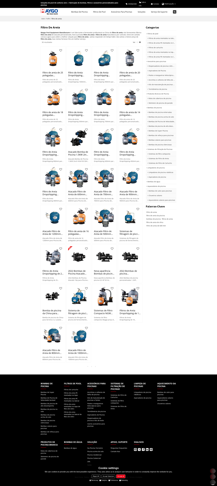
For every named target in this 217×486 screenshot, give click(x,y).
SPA (88, 462)
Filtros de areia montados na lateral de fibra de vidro (73, 414)
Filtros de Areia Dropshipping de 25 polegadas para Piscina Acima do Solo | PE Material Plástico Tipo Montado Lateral (52, 272)
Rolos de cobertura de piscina (49, 452)
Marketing (124, 480)
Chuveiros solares (164, 403)
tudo (48, 18)
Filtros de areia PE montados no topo (71, 394)
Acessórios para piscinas (121, 12)
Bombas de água (70, 448)
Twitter (139, 449)
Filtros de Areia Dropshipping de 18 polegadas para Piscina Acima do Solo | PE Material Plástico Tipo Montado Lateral (130, 312)
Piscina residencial (94, 455)
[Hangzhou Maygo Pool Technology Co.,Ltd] (50, 11)
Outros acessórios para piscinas (96, 425)
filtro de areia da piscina (155, 215)
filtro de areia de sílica (154, 222)
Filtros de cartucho (71, 389)
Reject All (96, 476)
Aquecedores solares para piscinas (165, 399)
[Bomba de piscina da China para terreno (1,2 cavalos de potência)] (53, 296)
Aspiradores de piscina (142, 398)
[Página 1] (87, 366)
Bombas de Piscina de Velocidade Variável (49, 399)
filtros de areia (167, 219)
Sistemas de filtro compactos (117, 402)
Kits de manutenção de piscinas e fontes (96, 399)
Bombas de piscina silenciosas (48, 421)
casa (43, 18)
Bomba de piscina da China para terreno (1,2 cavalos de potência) (52, 312)
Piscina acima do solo (95, 451)
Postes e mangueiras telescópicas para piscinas (95, 405)
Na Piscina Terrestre (95, 448)
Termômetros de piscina (96, 411)
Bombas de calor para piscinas (165, 393)
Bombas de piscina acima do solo (48, 416)
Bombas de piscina (79, 12)
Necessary (94, 480)
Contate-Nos (115, 451)
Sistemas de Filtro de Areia (118, 407)
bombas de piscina (153, 219)
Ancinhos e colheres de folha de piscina (96, 393)
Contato (156, 4)
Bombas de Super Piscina (47, 393)
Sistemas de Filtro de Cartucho (118, 396)
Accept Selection (108, 476)
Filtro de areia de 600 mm (156, 226)
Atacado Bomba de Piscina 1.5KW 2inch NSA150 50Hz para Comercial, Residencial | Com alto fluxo (78, 153)
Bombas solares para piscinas (49, 427)
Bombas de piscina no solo (49, 410)
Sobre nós (142, 4)
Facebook (143, 449)
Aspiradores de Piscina (96, 415)
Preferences (114, 480)
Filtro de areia (151, 212)
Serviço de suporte (159, 12)
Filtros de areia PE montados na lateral (71, 399)
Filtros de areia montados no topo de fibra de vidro (72, 406)
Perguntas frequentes (119, 448)
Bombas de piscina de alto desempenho (49, 404)
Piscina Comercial (94, 458)
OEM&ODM (132, 4)
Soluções (141, 12)
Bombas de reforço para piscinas (50, 433)
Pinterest (151, 449)
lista (137, 42)
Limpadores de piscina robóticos (142, 393)
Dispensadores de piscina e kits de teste (95, 419)
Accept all (121, 476)
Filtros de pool (99, 12)
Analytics (104, 480)
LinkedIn (147, 449)
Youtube (135, 449)
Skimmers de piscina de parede (50, 457)
